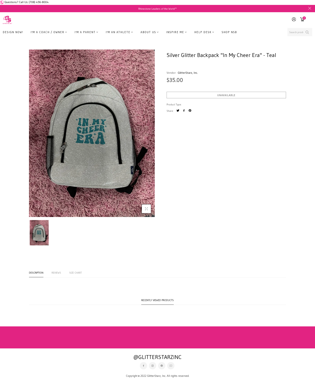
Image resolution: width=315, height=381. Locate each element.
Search (307, 32)
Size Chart (75, 272)
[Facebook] (183, 111)
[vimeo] (189, 111)
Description (36, 272)
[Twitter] (177, 111)
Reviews (56, 272)
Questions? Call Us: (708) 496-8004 (26, 2)
